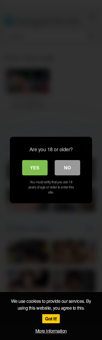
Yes (34, 167)
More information (51, 331)
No (67, 167)
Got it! (51, 318)
